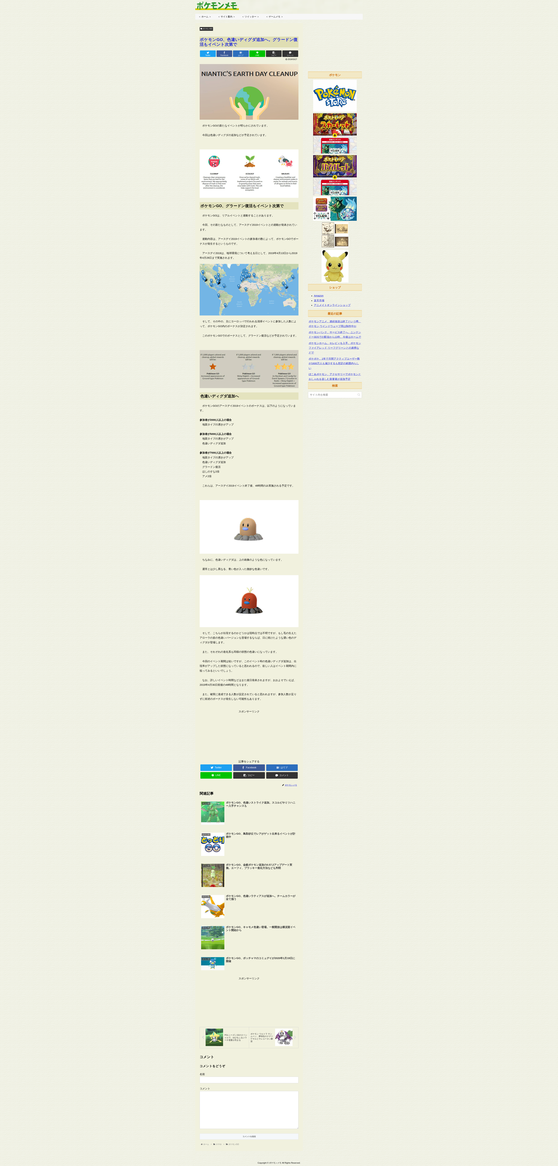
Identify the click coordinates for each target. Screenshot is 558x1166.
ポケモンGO (207, 29)
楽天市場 (319, 300)
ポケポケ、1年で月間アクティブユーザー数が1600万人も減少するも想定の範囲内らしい (334, 363)
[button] (358, 394)
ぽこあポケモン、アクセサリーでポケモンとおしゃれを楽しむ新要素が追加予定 (335, 376)
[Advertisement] (249, 734)
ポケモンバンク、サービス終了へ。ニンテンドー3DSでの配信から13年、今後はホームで (335, 334)
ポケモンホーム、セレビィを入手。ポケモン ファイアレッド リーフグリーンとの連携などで (335, 348)
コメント (205, 1088)
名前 (202, 1074)
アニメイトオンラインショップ (332, 305)
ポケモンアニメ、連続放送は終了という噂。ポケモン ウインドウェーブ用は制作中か (335, 324)
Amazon (318, 295)
